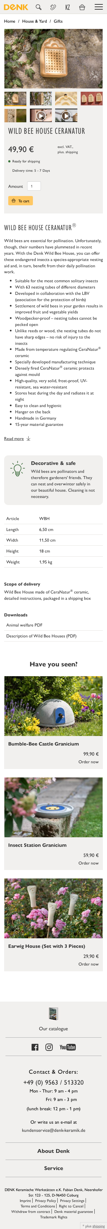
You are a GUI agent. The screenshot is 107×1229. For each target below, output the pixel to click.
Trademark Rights (53, 1216)
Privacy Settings (72, 1200)
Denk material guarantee (73, 1211)
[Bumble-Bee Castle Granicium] (53, 706)
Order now (88, 761)
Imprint (25, 1200)
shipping (72, 151)
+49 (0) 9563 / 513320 (53, 1081)
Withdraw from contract (30, 1211)
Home (9, 21)
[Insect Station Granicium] (53, 807)
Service (53, 1168)
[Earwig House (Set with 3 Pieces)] (53, 908)
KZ (67, 7)
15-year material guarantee (39, 424)
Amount (15, 186)
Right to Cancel (71, 1206)
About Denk (53, 1151)
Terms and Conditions (38, 1206)
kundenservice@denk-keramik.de (53, 1130)
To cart (23, 200)
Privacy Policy (45, 1200)
